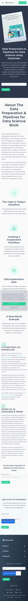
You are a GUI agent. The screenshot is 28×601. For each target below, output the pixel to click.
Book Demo (22, 2)
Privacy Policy (10, 597)
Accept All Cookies (14, 303)
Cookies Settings (14, 307)
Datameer (13, 595)
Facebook (10, 590)
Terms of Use (18, 597)
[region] (14, 300)
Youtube (19, 592)
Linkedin (10, 592)
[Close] (25, 292)
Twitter (19, 590)
